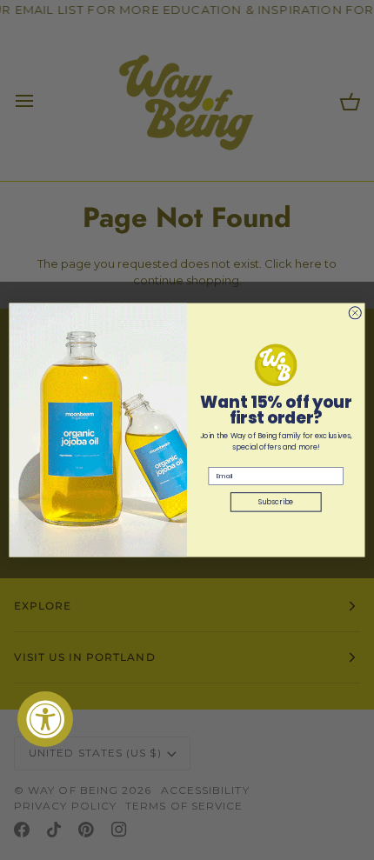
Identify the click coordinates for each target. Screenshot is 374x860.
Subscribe (276, 502)
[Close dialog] (355, 313)
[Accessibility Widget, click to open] (45, 719)
